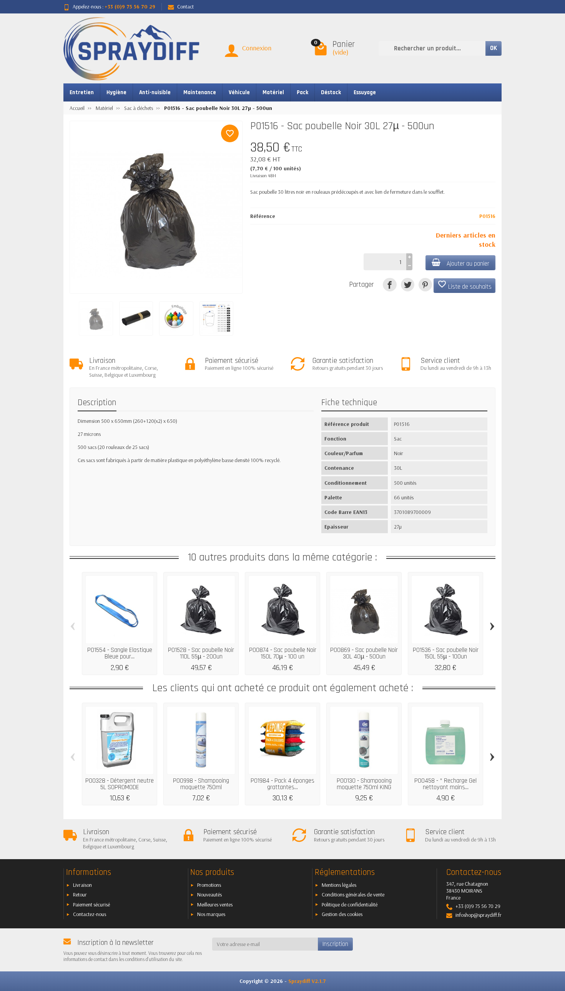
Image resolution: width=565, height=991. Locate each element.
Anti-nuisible (155, 92)
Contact (185, 6)
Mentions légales (339, 884)
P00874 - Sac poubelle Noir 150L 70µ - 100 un (282, 653)
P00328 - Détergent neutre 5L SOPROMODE (119, 784)
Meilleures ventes (215, 904)
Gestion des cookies (342, 914)
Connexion (256, 47)
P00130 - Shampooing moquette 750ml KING (364, 784)
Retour (80, 894)
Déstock (331, 92)
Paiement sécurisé (91, 904)
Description (97, 402)
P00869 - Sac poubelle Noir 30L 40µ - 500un (364, 653)
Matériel (273, 92)
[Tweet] (407, 284)
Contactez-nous (89, 914)
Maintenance (199, 92)
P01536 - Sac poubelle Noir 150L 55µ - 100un (446, 653)
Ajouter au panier (468, 263)
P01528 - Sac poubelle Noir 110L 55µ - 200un (201, 653)
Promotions (209, 884)
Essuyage (365, 92)
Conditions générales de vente (353, 894)
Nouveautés (209, 894)
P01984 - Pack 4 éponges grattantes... (282, 784)
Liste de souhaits (464, 285)
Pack (302, 92)
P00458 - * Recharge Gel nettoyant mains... (445, 784)
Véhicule (239, 92)
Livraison (82, 884)
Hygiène (116, 92)
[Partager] (389, 284)
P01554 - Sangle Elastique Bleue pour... (119, 653)
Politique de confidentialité (349, 904)
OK (493, 48)
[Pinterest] (425, 284)
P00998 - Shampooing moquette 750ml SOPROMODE (201, 787)
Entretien (82, 92)
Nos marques (211, 914)
